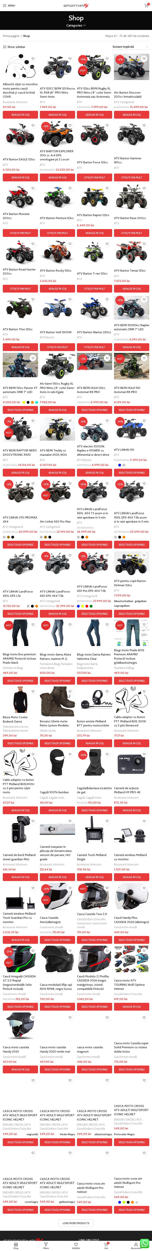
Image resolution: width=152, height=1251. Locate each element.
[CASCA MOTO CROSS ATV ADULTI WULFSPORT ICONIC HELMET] (20, 1088)
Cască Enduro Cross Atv (91, 919)
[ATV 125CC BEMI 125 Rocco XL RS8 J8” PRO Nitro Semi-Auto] (57, 67)
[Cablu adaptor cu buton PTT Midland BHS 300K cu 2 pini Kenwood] (131, 699)
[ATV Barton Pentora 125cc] (57, 196)
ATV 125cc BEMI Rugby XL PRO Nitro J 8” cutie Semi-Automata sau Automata (94, 93)
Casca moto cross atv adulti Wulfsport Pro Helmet (91, 1188)
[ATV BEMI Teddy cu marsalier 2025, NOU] (57, 429)
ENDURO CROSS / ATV (16, 1124)
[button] (20, 115)
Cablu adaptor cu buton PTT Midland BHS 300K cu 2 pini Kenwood (130, 721)
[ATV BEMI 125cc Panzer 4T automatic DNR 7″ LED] (20, 365)
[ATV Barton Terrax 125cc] (131, 252)
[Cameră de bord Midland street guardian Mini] (20, 829)
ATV (42, 102)
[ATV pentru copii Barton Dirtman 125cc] (131, 563)
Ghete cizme (48, 730)
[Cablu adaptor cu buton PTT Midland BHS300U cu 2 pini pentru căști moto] (20, 762)
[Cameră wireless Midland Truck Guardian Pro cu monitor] (20, 896)
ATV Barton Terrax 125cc (130, 270)
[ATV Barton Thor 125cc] (20, 307)
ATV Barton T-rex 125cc (92, 273)
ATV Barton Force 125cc (92, 162)
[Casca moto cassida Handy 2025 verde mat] (57, 1025)
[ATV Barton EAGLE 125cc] (20, 133)
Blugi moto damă (87, 664)
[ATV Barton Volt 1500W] (57, 307)
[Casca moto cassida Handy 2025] (20, 1025)
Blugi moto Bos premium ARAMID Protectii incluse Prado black (19, 658)
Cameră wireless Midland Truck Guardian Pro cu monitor (19, 918)
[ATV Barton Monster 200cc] (20, 196)
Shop (26, 36)
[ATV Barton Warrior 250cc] (94, 307)
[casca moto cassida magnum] (94, 1025)
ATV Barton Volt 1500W (56, 332)
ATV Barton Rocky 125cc (56, 270)
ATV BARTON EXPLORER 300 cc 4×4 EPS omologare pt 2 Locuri (56, 155)
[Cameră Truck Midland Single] (94, 829)
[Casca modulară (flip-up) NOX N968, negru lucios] (57, 959)
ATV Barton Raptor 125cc (93, 215)
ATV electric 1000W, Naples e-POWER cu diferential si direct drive (93, 450)
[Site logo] (76, 5)
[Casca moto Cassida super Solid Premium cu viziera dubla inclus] (131, 1025)
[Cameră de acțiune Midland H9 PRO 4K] (131, 762)
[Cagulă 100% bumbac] (57, 762)
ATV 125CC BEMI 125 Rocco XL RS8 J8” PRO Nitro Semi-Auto (57, 93)
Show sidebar (16, 47)
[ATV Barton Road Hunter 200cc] (20, 252)
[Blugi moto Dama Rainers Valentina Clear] (94, 632)
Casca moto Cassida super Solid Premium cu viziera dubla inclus (131, 1047)
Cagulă (44, 797)
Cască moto (84, 923)
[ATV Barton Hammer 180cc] (131, 133)
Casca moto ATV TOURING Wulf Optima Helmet (129, 985)
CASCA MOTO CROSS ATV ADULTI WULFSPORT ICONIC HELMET (20, 1115)
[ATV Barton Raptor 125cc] (94, 196)
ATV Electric (47, 337)
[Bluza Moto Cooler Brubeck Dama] (20, 699)
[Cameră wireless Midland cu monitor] (131, 829)
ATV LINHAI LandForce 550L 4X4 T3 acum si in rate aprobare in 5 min (92, 513)
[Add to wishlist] (33, 59)
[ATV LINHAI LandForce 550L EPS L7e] (20, 563)
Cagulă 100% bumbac (54, 792)
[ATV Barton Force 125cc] (94, 133)
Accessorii (9, 102)
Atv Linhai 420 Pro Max (55, 521)
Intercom (21, 102)
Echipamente (85, 668)
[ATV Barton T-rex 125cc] (94, 252)
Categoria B (127, 102)
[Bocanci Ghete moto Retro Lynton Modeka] (57, 701)
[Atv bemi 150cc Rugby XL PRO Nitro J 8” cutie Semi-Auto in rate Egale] (57, 366)
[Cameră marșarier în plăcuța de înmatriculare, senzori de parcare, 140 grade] (57, 829)
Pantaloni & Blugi (13, 668)
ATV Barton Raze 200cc (130, 218)
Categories (74, 25)
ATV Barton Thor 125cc (18, 329)
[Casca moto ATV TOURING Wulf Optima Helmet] (131, 959)
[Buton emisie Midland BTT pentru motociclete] (94, 699)
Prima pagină (11, 36)
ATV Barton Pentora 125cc (57, 218)
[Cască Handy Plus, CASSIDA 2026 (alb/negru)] (131, 896)
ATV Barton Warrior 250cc (94, 332)
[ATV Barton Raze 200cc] (131, 196)
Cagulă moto (56, 797)
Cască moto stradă (51, 927)
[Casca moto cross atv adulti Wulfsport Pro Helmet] (94, 1161)
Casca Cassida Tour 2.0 (92, 914)
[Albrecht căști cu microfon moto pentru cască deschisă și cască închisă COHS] (20, 67)
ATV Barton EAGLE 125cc (19, 159)
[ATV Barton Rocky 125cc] (57, 252)
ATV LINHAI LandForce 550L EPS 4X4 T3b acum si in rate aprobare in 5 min (131, 517)
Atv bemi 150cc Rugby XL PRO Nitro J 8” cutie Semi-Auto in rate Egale (57, 388)
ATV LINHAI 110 (124, 449)
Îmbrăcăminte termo (15, 726)
